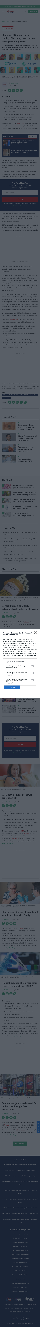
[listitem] (20, 661)
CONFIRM (12, 687)
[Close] (36, 633)
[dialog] (20, 663)
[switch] (32, 666)
